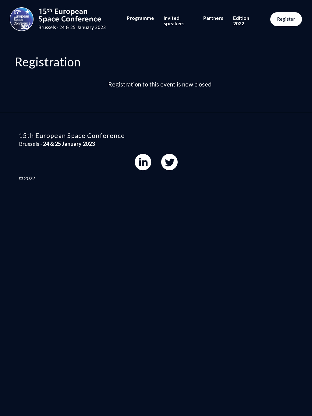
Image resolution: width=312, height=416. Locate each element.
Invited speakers (174, 20)
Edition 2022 (241, 20)
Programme (140, 18)
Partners (213, 18)
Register (286, 19)
